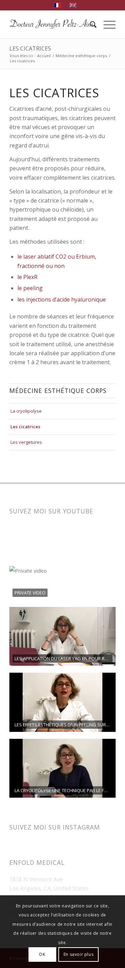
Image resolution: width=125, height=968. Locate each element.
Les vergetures (26, 442)
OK (42, 954)
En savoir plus (78, 954)
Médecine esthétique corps (81, 55)
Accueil (44, 55)
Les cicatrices (30, 48)
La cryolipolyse (26, 411)
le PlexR (27, 277)
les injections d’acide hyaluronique (61, 299)
